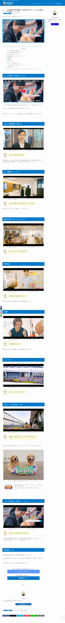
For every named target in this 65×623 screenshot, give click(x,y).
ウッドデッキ (10, 61)
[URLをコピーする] (41, 616)
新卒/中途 (9, 13)
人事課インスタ (55, 24)
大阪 (15, 610)
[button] (5, 616)
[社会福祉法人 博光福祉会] (7, 3)
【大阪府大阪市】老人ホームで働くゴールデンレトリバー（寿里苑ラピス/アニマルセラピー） (27, 485)
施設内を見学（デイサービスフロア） (15, 56)
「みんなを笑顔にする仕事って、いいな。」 (16, 65)
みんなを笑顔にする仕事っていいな (15, 50)
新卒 (17, 610)
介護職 (8, 59)
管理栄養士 (9, 57)
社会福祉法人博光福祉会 (23, 610)
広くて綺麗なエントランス (13, 54)
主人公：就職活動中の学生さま (14, 52)
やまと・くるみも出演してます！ (14, 63)
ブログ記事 (5, 13)
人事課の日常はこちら (23, 604)
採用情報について (11, 66)
